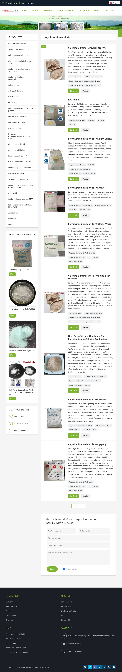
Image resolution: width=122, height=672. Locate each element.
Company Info (66, 602)
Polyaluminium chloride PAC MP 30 (80, 426)
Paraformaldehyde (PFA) (17, 156)
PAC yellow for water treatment (79, 169)
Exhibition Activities (69, 611)
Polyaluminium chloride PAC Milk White (82, 253)
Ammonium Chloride (16, 150)
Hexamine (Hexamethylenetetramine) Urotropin (19, 136)
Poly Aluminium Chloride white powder (20, 109)
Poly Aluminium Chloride (18, 55)
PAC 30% (91, 120)
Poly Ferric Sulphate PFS (17, 116)
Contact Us (109, 11)
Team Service (11, 606)
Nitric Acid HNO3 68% (17, 43)
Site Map (9, 620)
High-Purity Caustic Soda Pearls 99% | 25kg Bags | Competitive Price (21, 392)
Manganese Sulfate (16, 173)
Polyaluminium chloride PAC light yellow (82, 173)
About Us (48, 11)
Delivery (9, 602)
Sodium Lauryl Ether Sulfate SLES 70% (22, 310)
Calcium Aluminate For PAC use (79, 385)
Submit (52, 569)
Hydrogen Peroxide (15, 128)
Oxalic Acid (12, 102)
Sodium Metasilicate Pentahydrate (16, 78)
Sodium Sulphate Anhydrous (19, 167)
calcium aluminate (75, 77)
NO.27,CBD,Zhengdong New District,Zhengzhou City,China (91, 636)
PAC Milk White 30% (75, 261)
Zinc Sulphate (13, 213)
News (96, 11)
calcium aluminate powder (93, 77)
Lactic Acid (12, 193)
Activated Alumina (15, 91)
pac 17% (72, 124)
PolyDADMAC (13, 219)
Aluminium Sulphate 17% (19, 269)
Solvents (11, 224)
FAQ (62, 615)
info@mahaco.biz (11, 3)
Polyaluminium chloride (103, 205)
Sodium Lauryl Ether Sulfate (19, 49)
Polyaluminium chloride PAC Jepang (81, 482)
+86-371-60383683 (28, 3)
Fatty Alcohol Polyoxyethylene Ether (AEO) (20, 206)
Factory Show (64, 11)
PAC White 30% (84, 209)
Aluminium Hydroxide (17, 144)
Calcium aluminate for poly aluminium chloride (84, 81)
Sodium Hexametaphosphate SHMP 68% (19, 70)
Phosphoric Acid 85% (16, 122)
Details (85, 91)
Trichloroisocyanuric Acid (16, 648)
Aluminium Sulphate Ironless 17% (20, 62)
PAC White (72, 209)
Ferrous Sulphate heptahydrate (21, 350)
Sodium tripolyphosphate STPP (20, 199)
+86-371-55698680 (21, 430)
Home (24, 11)
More (12, 274)
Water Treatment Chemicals (19, 162)
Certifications (83, 11)
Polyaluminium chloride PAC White (80, 205)
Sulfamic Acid (13, 85)
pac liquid (101, 120)
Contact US (65, 620)
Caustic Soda (13, 97)
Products (34, 11)
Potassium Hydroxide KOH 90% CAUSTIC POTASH (20, 186)
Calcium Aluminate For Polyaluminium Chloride (84, 381)
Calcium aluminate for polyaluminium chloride (84, 85)
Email (73, 90)
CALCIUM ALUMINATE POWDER (95, 377)
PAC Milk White (93, 257)
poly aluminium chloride (77, 120)
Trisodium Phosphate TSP (18, 179)
